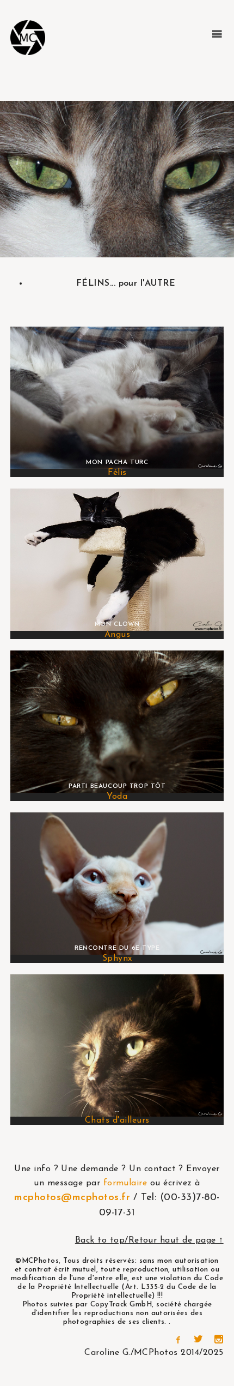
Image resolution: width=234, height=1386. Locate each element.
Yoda (117, 796)
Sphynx (117, 958)
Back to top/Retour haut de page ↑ (149, 1240)
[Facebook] (177, 1340)
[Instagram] (218, 1340)
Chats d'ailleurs (117, 1120)
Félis (117, 472)
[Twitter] (198, 1340)
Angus (117, 634)
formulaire (125, 1183)
